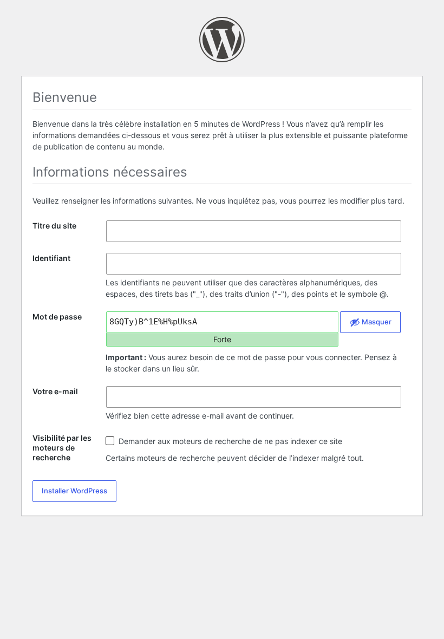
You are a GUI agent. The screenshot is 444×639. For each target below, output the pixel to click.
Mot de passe (57, 316)
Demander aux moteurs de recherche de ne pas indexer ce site (229, 441)
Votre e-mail (55, 391)
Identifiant (51, 258)
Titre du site (54, 225)
